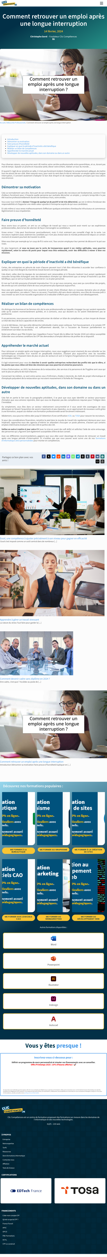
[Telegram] (77, 456)
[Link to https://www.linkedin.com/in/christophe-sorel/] (53, 39)
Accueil (2, 123)
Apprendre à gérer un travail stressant (19, 620)
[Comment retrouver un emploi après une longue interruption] (53, 724)
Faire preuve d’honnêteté (18, 143)
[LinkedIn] (63, 456)
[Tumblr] (87, 456)
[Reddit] (58, 456)
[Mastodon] (68, 456)
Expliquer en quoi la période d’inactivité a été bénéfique (31, 146)
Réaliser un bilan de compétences (22, 148)
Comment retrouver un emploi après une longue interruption (31, 762)
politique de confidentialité (31, 1093)
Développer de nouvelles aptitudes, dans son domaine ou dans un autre (38, 153)
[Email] (97, 461)
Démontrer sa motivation (18, 141)
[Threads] (82, 456)
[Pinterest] (92, 456)
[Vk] (97, 456)
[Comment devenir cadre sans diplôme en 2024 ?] (36, 653)
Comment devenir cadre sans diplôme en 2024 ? (25, 679)
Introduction (12, 139)
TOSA (77, 415)
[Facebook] (43, 456)
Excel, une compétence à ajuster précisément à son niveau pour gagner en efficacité (43, 538)
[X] (48, 456)
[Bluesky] (53, 456)
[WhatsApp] (73, 456)
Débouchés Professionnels (15, 123)
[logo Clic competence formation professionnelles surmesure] (9, 1)
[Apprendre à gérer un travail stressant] (52, 583)
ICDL (70, 415)
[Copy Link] (102, 461)
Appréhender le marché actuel (20, 150)
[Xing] (102, 456)
